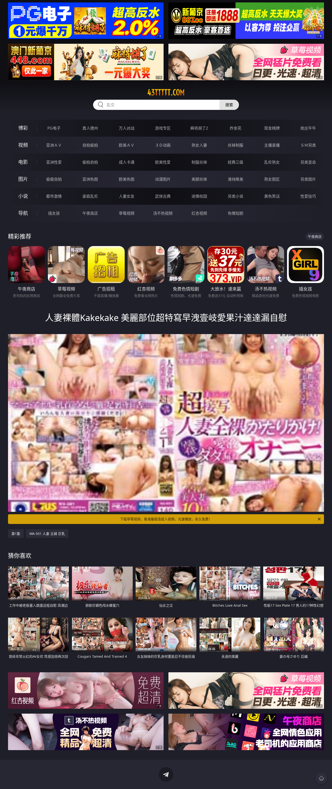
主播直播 (272, 145)
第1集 (15, 533)
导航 (23, 213)
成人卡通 (126, 162)
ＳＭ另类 (308, 145)
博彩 (23, 128)
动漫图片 (163, 179)
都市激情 (54, 196)
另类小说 (235, 196)
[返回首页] (321, 778)
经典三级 (235, 162)
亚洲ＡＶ (54, 145)
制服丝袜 (199, 162)
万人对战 (126, 128)
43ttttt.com (166, 92)
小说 (23, 196)
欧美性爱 (163, 162)
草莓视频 (126, 213)
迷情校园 (199, 196)
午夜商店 (90, 213)
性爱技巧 (308, 196)
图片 (23, 179)
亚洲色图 (90, 179)
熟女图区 (272, 179)
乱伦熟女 (272, 162)
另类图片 (308, 179)
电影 (23, 162)
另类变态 (308, 162)
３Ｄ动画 (163, 145)
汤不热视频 (163, 213)
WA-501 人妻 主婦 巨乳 (47, 533)
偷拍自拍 (90, 162)
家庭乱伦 (90, 196)
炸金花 (235, 128)
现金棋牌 (272, 128)
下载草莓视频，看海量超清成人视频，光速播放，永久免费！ (166, 519)
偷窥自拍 (54, 179)
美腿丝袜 (199, 179)
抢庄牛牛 (308, 128)
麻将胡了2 (199, 128)
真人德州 (90, 128)
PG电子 (54, 128)
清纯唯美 (235, 179)
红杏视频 (199, 213)
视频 (23, 145)
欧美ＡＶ (126, 145)
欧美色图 (126, 179)
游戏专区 (163, 128)
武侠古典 (163, 196)
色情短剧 (235, 213)
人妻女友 (126, 196)
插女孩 (54, 213)
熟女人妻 (199, 145)
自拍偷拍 (90, 145)
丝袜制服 (235, 145)
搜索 (229, 104)
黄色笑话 (272, 196)
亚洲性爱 (54, 162)
